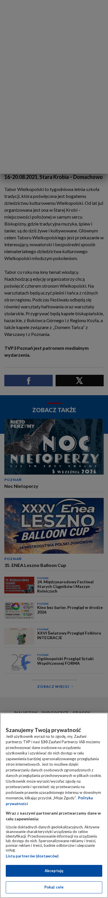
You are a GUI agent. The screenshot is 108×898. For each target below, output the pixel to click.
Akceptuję (54, 870)
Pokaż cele (54, 887)
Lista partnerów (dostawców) (32, 856)
